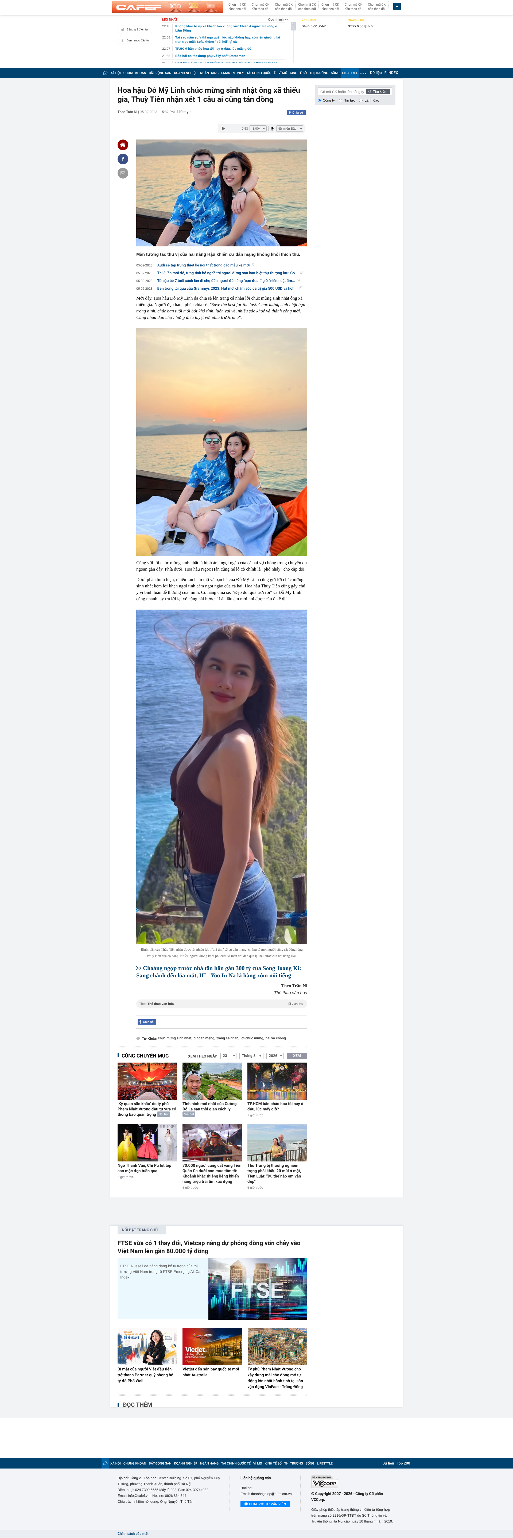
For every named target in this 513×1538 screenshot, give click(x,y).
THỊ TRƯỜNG (318, 73)
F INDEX (391, 73)
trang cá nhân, (228, 1038)
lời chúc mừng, (252, 1038)
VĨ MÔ (282, 73)
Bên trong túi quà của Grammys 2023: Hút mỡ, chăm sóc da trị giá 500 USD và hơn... (227, 288)
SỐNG (335, 73)
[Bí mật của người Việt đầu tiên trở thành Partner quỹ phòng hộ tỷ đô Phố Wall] (147, 1346)
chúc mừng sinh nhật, (175, 1038)
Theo (221, 1004)
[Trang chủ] (105, 73)
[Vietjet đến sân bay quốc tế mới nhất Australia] (212, 1346)
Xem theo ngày (202, 1056)
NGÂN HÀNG (209, 73)
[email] (123, 173)
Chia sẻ (297, 112)
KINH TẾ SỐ (298, 73)
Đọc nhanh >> (278, 19)
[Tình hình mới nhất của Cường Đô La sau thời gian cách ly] (212, 1081)
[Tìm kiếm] (378, 91)
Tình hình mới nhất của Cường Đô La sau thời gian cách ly (209, 1106)
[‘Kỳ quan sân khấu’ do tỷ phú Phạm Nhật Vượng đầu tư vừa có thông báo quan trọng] (147, 1081)
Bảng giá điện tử (137, 29)
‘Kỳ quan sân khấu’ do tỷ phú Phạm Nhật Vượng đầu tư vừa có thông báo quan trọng (147, 1109)
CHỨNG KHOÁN (134, 73)
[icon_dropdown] (397, 6)
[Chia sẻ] (123, 159)
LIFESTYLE (350, 73)
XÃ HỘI (115, 73)
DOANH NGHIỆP (185, 73)
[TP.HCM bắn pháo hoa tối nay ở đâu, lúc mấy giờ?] (277, 1081)
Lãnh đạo (372, 100)
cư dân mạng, (204, 1038)
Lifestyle (184, 112)
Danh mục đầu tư (138, 40)
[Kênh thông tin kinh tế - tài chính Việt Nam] (167, 7)
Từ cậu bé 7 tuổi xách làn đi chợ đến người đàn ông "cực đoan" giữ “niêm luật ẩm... (226, 281)
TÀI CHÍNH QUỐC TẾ (261, 73)
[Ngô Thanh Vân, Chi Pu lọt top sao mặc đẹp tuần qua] (147, 1142)
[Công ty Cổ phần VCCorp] (353, 1481)
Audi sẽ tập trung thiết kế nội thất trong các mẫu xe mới (203, 265)
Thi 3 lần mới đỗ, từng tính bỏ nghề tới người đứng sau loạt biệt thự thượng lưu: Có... (227, 273)
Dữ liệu (376, 73)
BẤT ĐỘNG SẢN (160, 73)
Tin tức (349, 100)
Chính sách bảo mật (133, 1534)
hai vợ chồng (276, 1038)
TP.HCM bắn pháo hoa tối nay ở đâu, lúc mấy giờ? (275, 1106)
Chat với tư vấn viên (267, 1504)
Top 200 (403, 1463)
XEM (297, 1056)
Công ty (329, 100)
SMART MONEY (232, 73)
